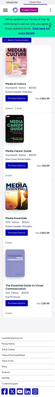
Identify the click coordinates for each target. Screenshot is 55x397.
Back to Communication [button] (18, 40)
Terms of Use (7, 361)
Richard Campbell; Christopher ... (20, 92)
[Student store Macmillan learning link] (17, 10)
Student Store (35, 2)
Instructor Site (11, 2)
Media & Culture (16, 84)
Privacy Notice (8, 344)
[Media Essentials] (28, 196)
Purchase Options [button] (16, 98)
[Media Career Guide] (28, 129)
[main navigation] (5, 9)
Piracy (4, 366)
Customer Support (10, 384)
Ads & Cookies (8, 349)
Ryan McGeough (13, 297)
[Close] (50, 26)
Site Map (5, 378)
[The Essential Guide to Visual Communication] (28, 263)
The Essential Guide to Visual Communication (24, 287)
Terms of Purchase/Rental (13, 355)
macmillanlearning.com (12, 338)
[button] (51, 10)
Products (6, 372)
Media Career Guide (18, 151)
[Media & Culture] (28, 61)
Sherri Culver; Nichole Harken (18, 159)
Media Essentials (16, 218)
